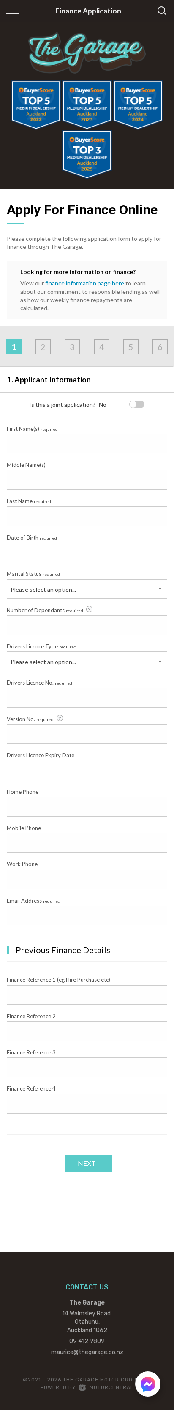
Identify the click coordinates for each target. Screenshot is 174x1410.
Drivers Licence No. (39, 682)
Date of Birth (32, 537)
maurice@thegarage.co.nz (87, 1352)
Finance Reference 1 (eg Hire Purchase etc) (58, 979)
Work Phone (22, 864)
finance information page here (84, 283)
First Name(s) (32, 428)
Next (87, 1163)
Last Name (29, 501)
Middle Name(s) (26, 464)
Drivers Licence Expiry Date (40, 755)
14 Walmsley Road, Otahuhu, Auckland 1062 (87, 1322)
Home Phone (22, 791)
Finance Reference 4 (31, 1088)
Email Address (33, 900)
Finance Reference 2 (31, 1016)
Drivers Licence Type (41, 646)
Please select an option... (43, 589)
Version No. (30, 719)
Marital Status (33, 573)
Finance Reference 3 (31, 1052)
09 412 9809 (87, 1341)
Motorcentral (112, 1387)
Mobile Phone (24, 828)
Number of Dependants (45, 610)
